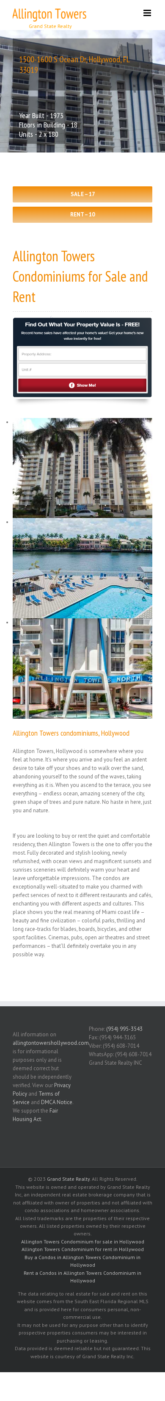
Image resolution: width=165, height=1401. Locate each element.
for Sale (107, 276)
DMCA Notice (56, 1102)
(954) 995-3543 (124, 1029)
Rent (24, 296)
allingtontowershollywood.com (51, 1043)
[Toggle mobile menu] (147, 12)
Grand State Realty (68, 1179)
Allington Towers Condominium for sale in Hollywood (82, 1241)
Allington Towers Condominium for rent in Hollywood (83, 1249)
